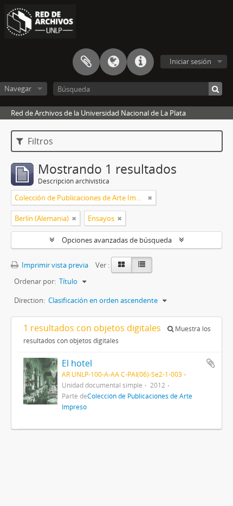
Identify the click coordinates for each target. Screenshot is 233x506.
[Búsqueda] (215, 89)
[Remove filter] (150, 197)
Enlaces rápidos (140, 61)
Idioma (113, 61)
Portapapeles (86, 61)
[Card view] (121, 265)
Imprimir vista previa (54, 265)
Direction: (29, 300)
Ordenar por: (35, 281)
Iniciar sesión (190, 61)
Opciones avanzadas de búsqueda (116, 240)
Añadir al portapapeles (210, 363)
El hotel (77, 363)
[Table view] (141, 265)
